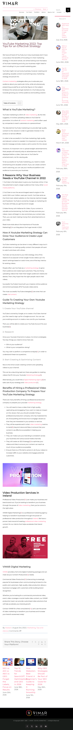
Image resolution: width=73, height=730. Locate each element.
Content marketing (10, 81)
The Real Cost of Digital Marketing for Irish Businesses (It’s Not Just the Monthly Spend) (65, 202)
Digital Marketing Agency (33, 380)
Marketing (31, 628)
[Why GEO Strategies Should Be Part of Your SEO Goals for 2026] (58, 111)
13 (25, 579)
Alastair (8, 628)
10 (25, 499)
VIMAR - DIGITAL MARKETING (37, 720)
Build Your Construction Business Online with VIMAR (65, 135)
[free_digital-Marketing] (25, 535)
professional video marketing (35, 521)
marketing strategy (32, 268)
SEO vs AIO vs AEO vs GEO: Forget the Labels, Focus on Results (7, 679)
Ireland (35, 518)
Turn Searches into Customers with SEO (65, 225)
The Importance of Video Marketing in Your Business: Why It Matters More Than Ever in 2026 (65, 157)
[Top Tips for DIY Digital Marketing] (58, 178)
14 (30, 608)
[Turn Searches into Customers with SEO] (58, 222)
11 (21, 513)
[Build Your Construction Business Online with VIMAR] (58, 130)
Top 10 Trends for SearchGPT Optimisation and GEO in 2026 (20, 676)
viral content (12, 294)
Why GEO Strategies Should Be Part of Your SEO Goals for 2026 (43, 676)
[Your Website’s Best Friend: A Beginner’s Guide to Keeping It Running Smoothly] (58, 88)
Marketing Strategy (33, 375)
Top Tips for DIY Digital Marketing (65, 180)
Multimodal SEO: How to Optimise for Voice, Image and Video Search (65, 30)
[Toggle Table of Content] (18, 103)
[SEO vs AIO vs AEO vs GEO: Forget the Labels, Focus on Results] (58, 46)
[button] (67, 12)
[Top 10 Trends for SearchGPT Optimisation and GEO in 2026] (58, 69)
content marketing (27, 120)
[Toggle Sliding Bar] (64, 12)
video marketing (31, 115)
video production (30, 382)
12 (27, 575)
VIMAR (5, 572)
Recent (62, 19)
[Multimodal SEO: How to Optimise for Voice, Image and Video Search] (58, 24)
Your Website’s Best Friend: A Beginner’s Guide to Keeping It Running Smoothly (65, 94)
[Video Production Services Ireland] (25, 464)
